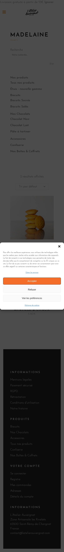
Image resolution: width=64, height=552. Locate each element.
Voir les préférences (32, 298)
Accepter (32, 281)
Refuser (32, 289)
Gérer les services (32, 272)
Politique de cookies (32, 305)
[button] (59, 246)
